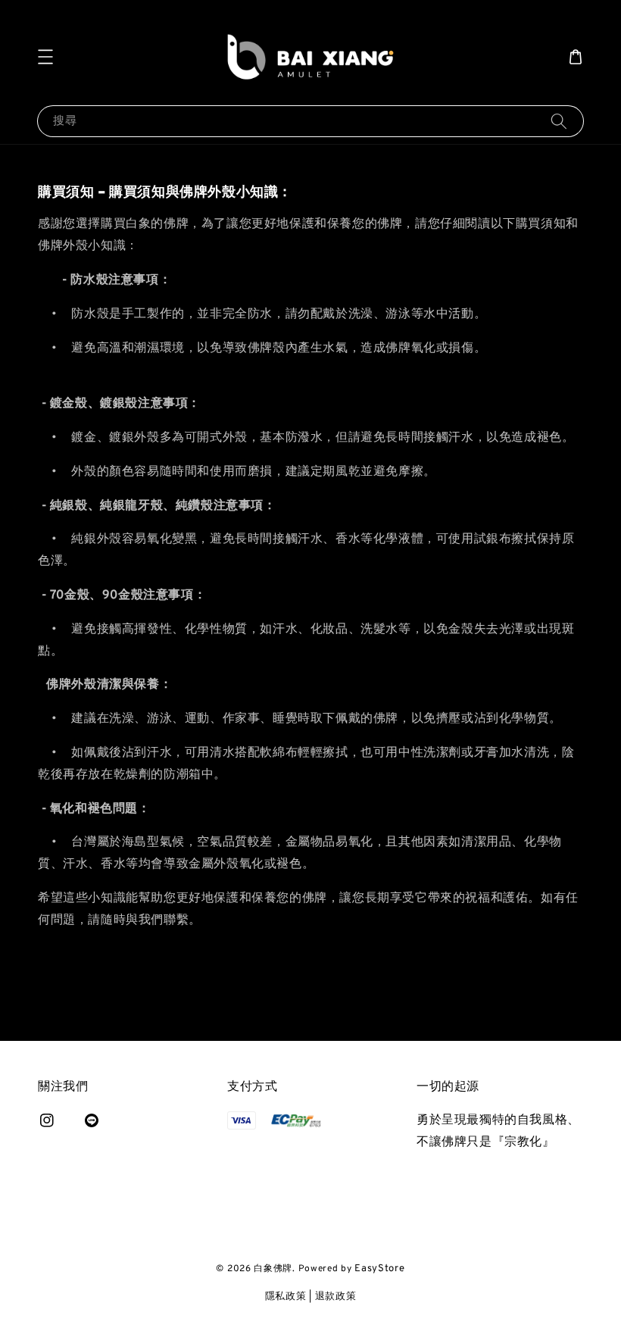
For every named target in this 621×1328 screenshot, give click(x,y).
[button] (45, 56)
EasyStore (379, 1269)
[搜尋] (559, 121)
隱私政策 (286, 1297)
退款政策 (336, 1297)
